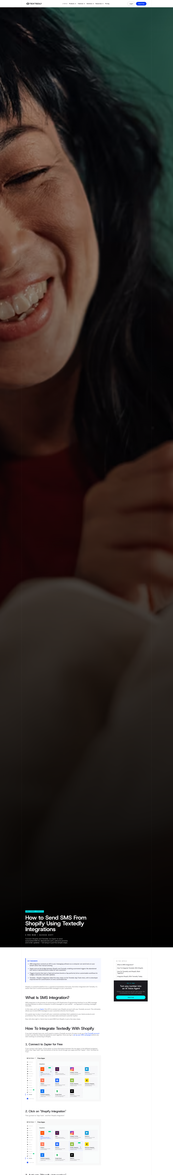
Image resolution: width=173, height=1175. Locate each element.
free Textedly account (92, 1033)
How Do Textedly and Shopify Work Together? (128, 972)
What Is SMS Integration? (125, 965)
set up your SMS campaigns (82, 1035)
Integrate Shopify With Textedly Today (129, 976)
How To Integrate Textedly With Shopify (130, 968)
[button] (65, 4)
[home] (36, 4)
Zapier (42, 1009)
